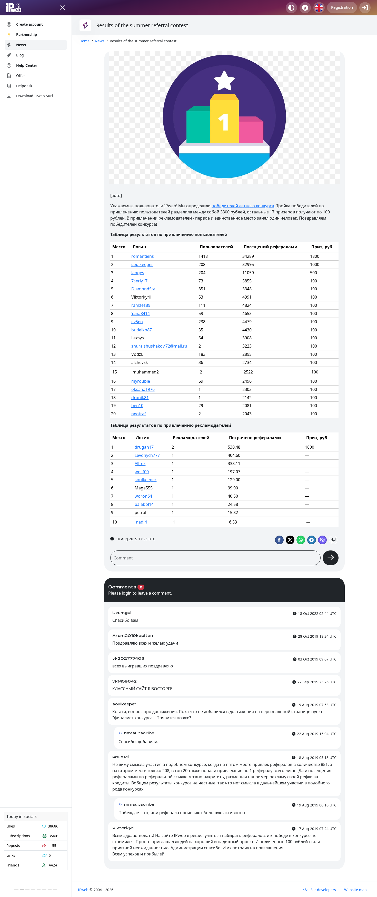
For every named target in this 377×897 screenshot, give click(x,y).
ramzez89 (140, 305)
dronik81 (140, 397)
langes (137, 272)
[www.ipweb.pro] (18, 7)
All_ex (140, 463)
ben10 (137, 405)
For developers (323, 889)
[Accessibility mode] (305, 8)
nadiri (141, 522)
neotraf (138, 414)
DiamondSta (143, 289)
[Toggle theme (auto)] (291, 8)
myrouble (140, 381)
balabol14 (144, 504)
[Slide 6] (50, 890)
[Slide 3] (33, 890)
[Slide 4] (39, 890)
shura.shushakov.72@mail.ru (159, 346)
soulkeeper (142, 264)
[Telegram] (311, 540)
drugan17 (144, 447)
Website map (355, 889)
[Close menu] (62, 7)
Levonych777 (147, 455)
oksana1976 (143, 389)
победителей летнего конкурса (243, 206)
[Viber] (322, 540)
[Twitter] (290, 540)
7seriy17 (139, 281)
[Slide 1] (22, 890)
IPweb (84, 889)
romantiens (142, 256)
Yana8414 (140, 313)
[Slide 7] (55, 890)
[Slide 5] (44, 890)
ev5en (137, 321)
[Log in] (365, 8)
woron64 (143, 496)
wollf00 (142, 472)
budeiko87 (141, 330)
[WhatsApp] (300, 540)
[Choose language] (319, 8)
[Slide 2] (27, 890)
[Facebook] (279, 540)
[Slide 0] (16, 890)
